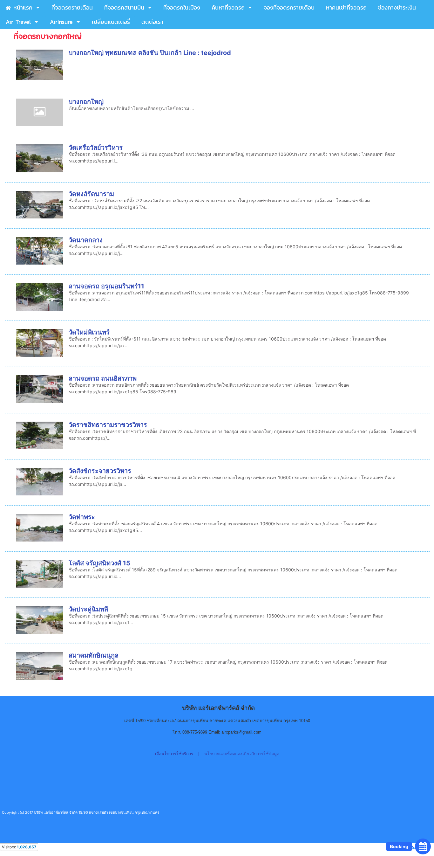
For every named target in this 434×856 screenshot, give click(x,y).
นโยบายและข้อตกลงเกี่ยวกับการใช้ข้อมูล (241, 753)
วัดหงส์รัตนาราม (91, 194)
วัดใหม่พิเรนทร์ (89, 332)
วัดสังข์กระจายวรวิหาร (100, 471)
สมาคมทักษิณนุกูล (94, 655)
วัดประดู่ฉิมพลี (88, 609)
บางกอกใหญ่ (86, 102)
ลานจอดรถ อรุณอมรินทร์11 (106, 286)
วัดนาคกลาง (86, 240)
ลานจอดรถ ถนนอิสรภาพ (103, 378)
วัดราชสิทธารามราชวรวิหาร (108, 425)
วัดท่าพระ (82, 517)
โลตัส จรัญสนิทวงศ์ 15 (99, 563)
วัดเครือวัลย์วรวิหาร (96, 147)
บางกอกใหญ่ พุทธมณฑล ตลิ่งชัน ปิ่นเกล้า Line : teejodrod (150, 53)
